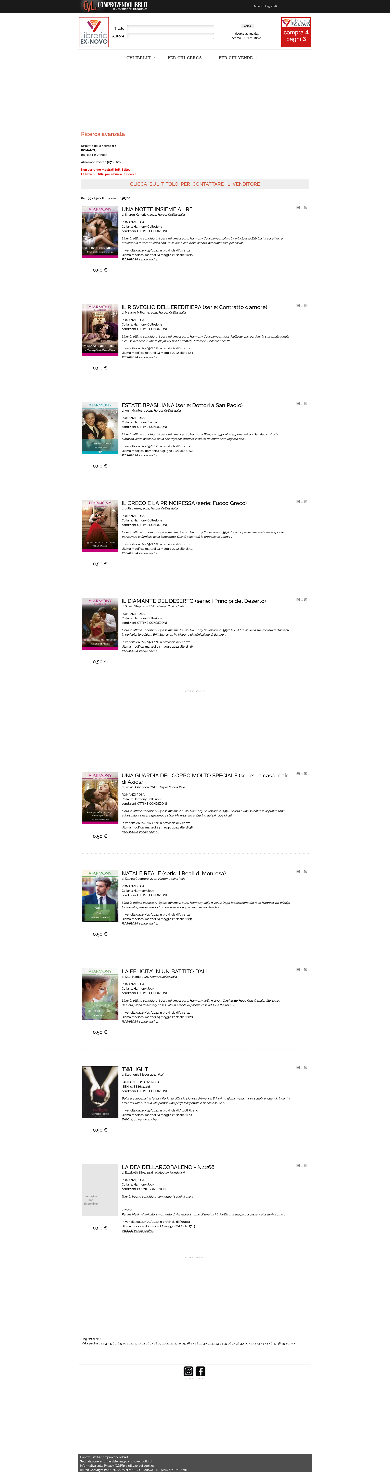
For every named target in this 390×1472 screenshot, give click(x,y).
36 (229, 1343)
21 (167, 1343)
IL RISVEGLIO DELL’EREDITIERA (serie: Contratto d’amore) (194, 307)
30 (205, 1343)
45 (266, 1343)
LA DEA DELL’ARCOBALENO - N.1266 (168, 1167)
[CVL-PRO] (301, 208)
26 (188, 1343)
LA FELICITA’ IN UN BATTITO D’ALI (165, 971)
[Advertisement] (137, 98)
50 (287, 1343)
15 (143, 1343)
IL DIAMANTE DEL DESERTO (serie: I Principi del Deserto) (194, 601)
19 (159, 1343)
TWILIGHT (135, 1069)
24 (180, 1343)
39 (242, 1343)
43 (258, 1343)
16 (147, 1343)
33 (217, 1343)
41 (250, 1343)
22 (171, 1343)
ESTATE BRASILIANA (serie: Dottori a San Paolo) (182, 405)
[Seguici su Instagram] (188, 1375)
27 (192, 1343)
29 (201, 1343)
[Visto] (298, 208)
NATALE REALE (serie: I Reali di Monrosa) (174, 873)
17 (151, 1343)
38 (237, 1343)
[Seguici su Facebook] (200, 1375)
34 (221, 1343)
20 (164, 1343)
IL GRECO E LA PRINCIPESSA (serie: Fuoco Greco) (184, 503)
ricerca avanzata (246, 33)
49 (283, 1343)
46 (270, 1343)
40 (246, 1343)
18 (155, 1343)
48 (279, 1343)
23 (176, 1343)
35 (225, 1343)
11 (128, 1343)
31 (209, 1343)
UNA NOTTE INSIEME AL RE (157, 209)
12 (132, 1343)
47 (274, 1343)
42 (254, 1343)
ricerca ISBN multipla (246, 38)
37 (233, 1343)
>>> (292, 1343)
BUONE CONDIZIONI (152, 1189)
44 (262, 1343)
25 (184, 1343)
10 (124, 1343)
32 (213, 1343)
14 (139, 1343)
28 (196, 1343)
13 (136, 1343)
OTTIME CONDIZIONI (152, 231)
